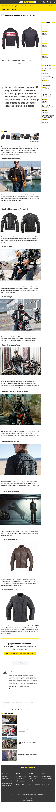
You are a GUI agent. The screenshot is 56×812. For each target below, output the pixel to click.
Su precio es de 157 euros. (30, 340)
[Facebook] (2, 94)
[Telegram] (2, 92)
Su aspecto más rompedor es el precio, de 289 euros (12, 290)
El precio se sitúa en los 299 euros (14, 585)
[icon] (44, 2)
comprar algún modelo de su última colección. (24, 387)
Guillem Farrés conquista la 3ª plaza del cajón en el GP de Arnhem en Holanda (48, 116)
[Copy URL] (2, 99)
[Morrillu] (3, 60)
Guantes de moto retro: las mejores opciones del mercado (28, 719)
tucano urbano (30, 702)
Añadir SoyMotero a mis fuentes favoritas (20, 654)
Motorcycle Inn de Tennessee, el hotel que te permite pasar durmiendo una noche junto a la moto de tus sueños (47, 40)
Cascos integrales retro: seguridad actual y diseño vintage (28, 730)
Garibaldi (13, 702)
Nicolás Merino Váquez (46, 88)
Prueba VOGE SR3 (46, 85)
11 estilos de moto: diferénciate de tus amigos (27, 743)
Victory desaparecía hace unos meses (13, 381)
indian (24, 702)
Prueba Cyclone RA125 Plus (47, 68)
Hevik (17, 702)
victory (3, 704)
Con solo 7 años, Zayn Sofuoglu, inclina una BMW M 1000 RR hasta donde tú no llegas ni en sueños (47, 107)
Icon (21, 702)
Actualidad (21, 706)
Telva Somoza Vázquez (46, 72)
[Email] (2, 90)
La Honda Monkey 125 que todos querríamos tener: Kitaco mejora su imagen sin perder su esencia (48, 96)
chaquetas (7, 702)
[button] (51, 2)
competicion (44, 119)
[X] (2, 96)
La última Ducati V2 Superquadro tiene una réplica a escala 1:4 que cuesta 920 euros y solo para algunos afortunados (48, 27)
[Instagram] (9, 688)
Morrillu (7, 60)
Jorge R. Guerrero (45, 33)
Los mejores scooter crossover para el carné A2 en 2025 (47, 77)
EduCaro (49, 80)
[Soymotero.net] (28, 2)
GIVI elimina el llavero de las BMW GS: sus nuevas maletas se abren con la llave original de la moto (47, 51)
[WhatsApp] (2, 88)
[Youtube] (32, 799)
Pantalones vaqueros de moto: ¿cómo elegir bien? (28, 755)
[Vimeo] (30, 799)
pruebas (44, 70)
